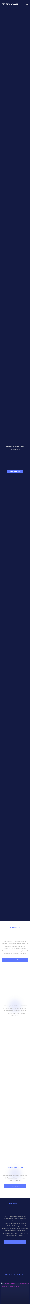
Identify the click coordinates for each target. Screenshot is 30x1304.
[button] (27, 4)
